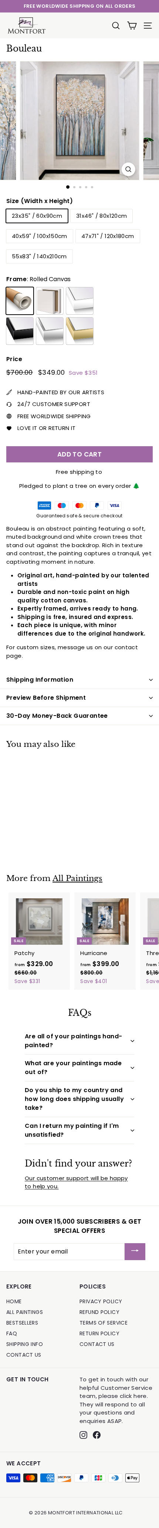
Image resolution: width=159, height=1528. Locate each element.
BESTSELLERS (22, 1322)
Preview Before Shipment (46, 697)
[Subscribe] (135, 1251)
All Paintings (77, 878)
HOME (14, 1301)
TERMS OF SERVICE (104, 1322)
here (140, 1396)
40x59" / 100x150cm (39, 236)
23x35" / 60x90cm (37, 216)
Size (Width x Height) (39, 201)
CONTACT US (23, 1355)
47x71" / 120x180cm (107, 236)
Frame (38, 279)
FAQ (11, 1333)
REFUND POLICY (99, 1312)
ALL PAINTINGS (24, 1312)
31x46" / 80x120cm (101, 216)
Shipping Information (39, 679)
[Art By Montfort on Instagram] (83, 1435)
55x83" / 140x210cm (39, 256)
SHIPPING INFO (24, 1344)
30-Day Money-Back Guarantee (57, 715)
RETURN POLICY (99, 1333)
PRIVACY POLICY (101, 1301)
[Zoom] (128, 169)
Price (14, 359)
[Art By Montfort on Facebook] (97, 1435)
